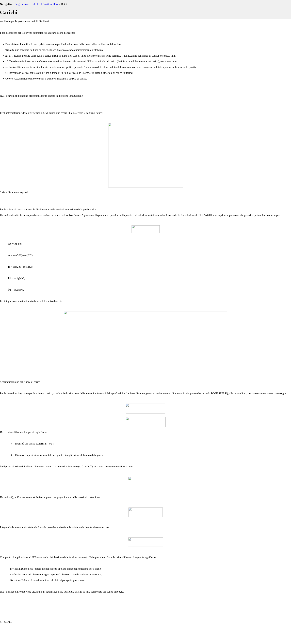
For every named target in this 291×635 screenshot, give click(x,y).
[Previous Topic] (278, 10)
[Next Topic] (288, 10)
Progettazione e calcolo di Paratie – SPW (36, 4)
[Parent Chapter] (283, 10)
